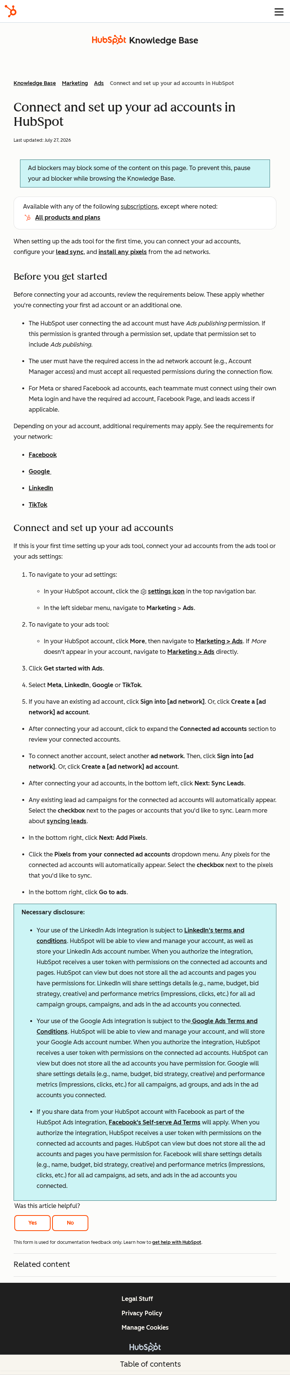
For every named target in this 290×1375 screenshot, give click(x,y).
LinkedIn (41, 488)
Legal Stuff (137, 1298)
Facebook (43, 454)
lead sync (69, 251)
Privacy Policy (142, 1313)
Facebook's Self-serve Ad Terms (155, 1122)
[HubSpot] (11, 11)
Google (40, 471)
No (70, 1223)
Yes (32, 1223)
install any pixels (123, 251)
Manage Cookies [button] (145, 1327)
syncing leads (66, 821)
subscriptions (139, 206)
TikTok (38, 504)
